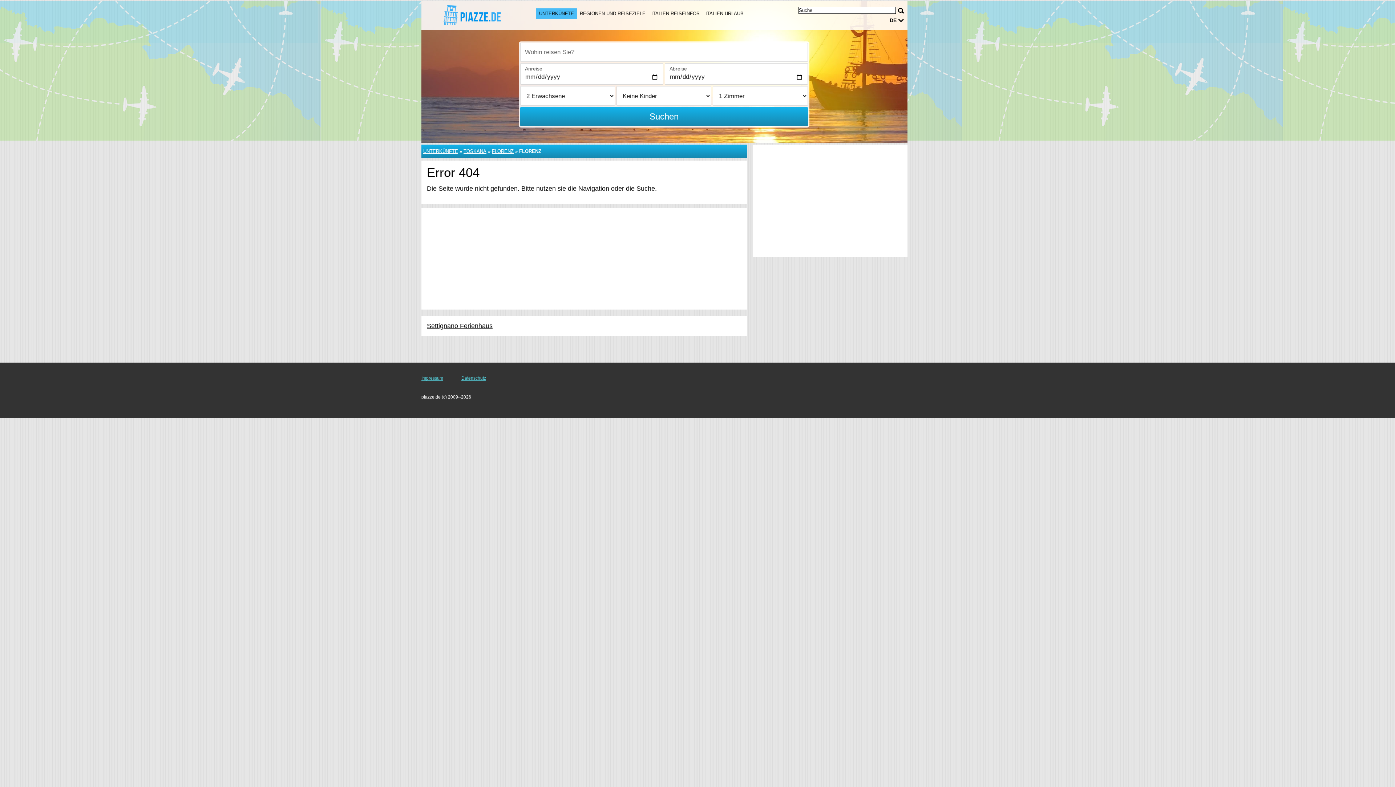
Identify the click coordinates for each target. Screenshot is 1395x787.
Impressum (432, 378)
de (893, 20)
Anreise (533, 69)
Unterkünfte (556, 13)
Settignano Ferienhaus (460, 326)
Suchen (664, 116)
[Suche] (901, 10)
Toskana (475, 151)
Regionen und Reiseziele (613, 13)
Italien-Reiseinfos (675, 13)
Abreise (678, 69)
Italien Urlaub (724, 13)
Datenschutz (473, 378)
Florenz (503, 151)
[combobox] (664, 52)
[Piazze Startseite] (471, 15)
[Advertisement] (584, 259)
